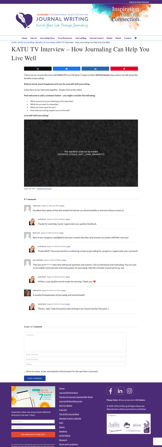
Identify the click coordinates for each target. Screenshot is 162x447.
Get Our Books (65, 405)
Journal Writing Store (68, 392)
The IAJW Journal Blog (69, 414)
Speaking (63, 431)
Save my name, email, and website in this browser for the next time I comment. (62, 371)
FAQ (61, 422)
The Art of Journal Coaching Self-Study (76, 397)
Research (63, 440)
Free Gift (63, 410)
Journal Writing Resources (70, 401)
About (62, 427)
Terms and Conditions (68, 444)
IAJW (13, 42)
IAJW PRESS (64, 435)
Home (61, 388)
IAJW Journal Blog (26, 42)
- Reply (61, 206)
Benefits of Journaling (45, 42)
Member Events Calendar (70, 418)
